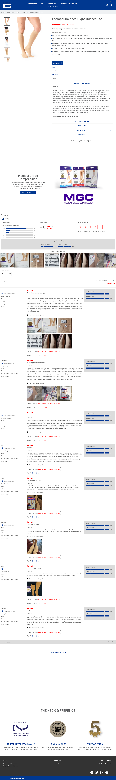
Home (3, 12)
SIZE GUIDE (56, 63)
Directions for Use (82, 121)
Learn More (28, 192)
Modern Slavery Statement (10, 766)
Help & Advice (53, 7)
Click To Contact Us (105, 764)
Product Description (82, 83)
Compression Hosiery (69, 4)
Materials (82, 125)
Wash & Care (82, 130)
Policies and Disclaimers (10, 764)
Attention (82, 135)
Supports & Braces (35, 4)
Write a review (70, 24)
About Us (57, 764)
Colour (55, 74)
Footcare (52, 4)
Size (53, 67)
